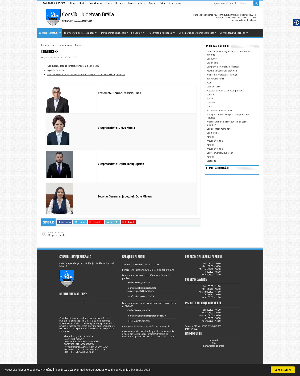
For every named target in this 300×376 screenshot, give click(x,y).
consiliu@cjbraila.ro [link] (139, 270)
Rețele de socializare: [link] (222, 3)
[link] (78, 3)
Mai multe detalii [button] (141, 369)
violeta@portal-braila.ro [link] (162, 270)
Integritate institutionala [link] (160, 33)
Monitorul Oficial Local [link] (234, 33)
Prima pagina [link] (48, 45)
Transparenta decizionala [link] (113, 33)
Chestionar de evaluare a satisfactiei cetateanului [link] (146, 326)
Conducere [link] (80, 45)
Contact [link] (138, 33)
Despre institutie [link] (50, 33)
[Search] (256, 3)
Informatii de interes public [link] (80, 33)
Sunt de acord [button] (282, 369)
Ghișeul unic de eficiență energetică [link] (196, 33)
